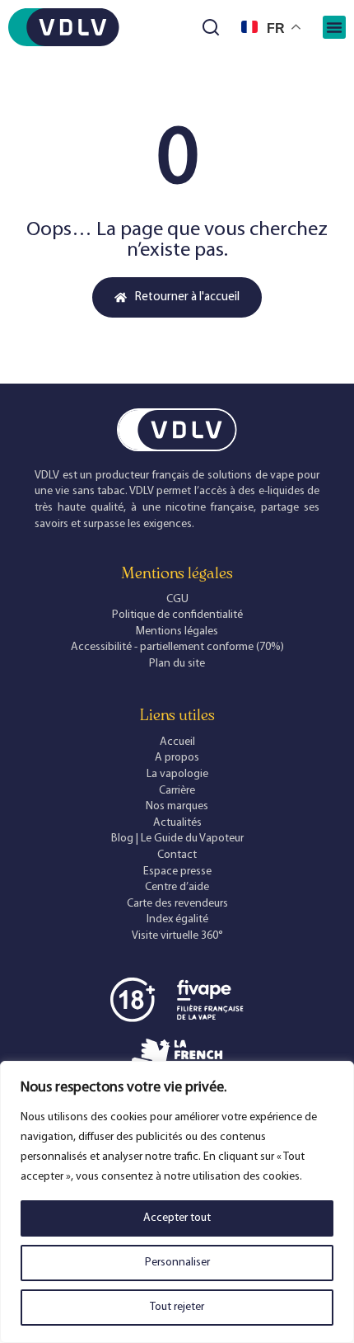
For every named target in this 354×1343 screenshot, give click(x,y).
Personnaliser (177, 1262)
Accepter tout (177, 1218)
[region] (177, 1202)
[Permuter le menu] (334, 27)
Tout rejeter (177, 1307)
